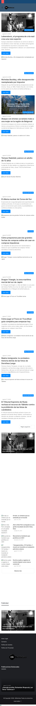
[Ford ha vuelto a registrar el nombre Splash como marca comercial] (6, 563)
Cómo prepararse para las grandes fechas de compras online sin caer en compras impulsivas (18, 240)
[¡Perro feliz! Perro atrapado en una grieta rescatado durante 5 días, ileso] (6, 529)
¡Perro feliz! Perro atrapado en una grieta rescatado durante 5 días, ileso (23, 527)
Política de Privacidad (7, 648)
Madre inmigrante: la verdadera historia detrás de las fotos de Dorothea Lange (15, 360)
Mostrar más (18, 571)
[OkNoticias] (9, 7)
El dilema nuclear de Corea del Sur (16, 199)
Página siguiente (25, 427)
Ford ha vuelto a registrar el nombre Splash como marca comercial (22, 562)
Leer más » (6, 53)
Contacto (4, 641)
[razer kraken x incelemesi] (18, 705)
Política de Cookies (6, 644)
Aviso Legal (4, 638)
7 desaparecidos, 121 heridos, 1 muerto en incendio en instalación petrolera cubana (23, 547)
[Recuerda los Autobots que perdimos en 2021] (6, 539)
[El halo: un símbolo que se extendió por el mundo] (6, 519)
